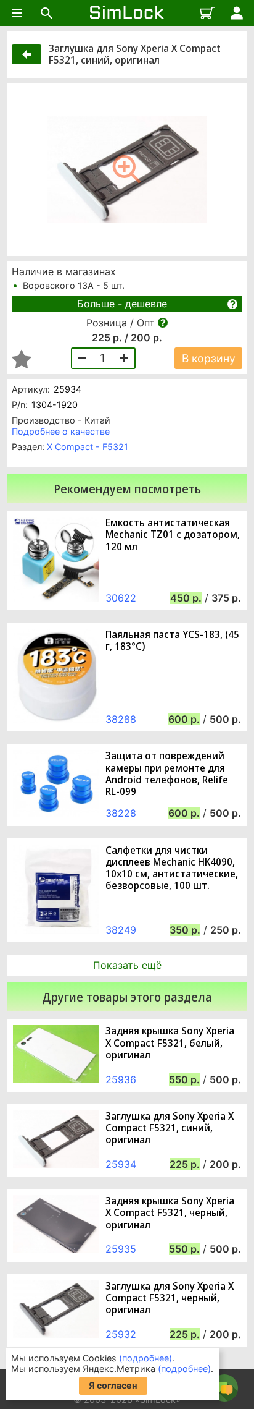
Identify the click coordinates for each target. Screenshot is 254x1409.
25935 (120, 1249)
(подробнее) (145, 1358)
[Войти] (236, 13)
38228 (120, 813)
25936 (120, 1079)
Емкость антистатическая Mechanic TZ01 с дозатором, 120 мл (172, 535)
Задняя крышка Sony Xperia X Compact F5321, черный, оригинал (169, 1213)
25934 (120, 1164)
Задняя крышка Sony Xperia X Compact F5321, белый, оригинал (169, 1043)
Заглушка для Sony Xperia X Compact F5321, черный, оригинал (169, 1298)
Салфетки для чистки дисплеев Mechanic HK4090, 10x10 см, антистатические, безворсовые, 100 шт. (171, 868)
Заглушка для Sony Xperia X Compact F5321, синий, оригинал (169, 1128)
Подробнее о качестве (61, 431)
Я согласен (113, 1385)
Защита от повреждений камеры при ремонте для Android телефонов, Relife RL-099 (166, 774)
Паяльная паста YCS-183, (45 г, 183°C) (172, 640)
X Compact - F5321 (87, 446)
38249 (120, 930)
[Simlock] (127, 13)
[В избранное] (21, 359)
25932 (120, 1334)
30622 (120, 598)
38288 (120, 719)
